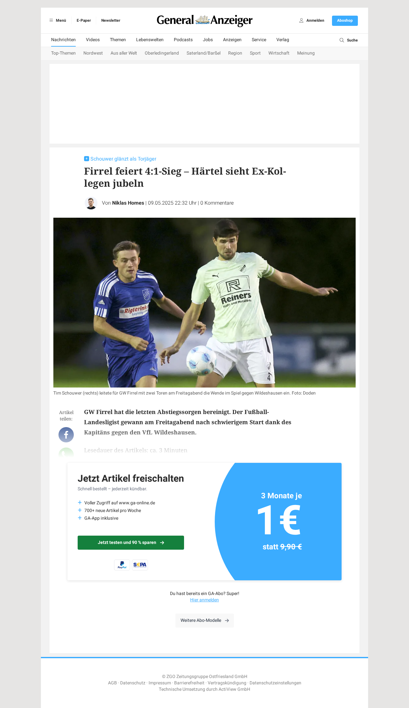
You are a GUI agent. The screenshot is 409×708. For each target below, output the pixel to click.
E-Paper (84, 20)
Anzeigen (232, 39)
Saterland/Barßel (203, 53)
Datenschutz (132, 683)
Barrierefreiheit (189, 683)
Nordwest (93, 53)
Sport (255, 53)
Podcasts (183, 39)
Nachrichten (63, 39)
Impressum (160, 683)
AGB (112, 683)
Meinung (306, 53)
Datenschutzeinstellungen (275, 683)
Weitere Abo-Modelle (201, 620)
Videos (93, 39)
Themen (118, 39)
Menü (60, 20)
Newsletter (110, 20)
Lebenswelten (150, 39)
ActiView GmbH (234, 689)
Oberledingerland (162, 53)
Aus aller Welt (124, 53)
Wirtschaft (278, 53)
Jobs (208, 39)
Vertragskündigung (227, 683)
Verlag (282, 39)
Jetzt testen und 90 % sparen (127, 542)
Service (259, 39)
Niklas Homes (128, 203)
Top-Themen (63, 53)
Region (235, 53)
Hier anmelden (204, 600)
